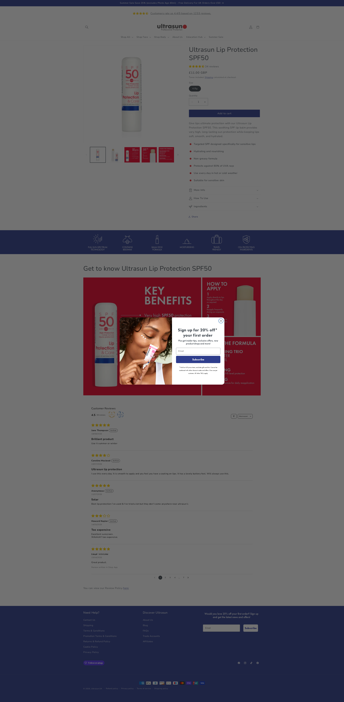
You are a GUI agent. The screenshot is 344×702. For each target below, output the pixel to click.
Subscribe (198, 359)
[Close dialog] (221, 320)
